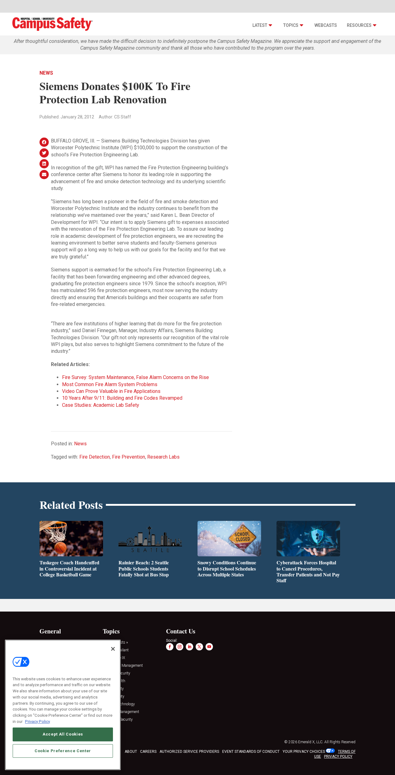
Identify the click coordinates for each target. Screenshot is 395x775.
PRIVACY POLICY (338, 756)
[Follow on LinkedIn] (189, 646)
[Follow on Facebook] (169, 646)
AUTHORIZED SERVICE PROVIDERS (189, 751)
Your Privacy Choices (304, 751)
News (46, 73)
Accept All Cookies (63, 734)
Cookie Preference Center (63, 750)
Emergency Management (123, 666)
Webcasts (325, 25)
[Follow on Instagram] (179, 646)
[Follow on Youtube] (209, 646)
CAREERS (148, 751)
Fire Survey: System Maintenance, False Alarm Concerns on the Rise (135, 377)
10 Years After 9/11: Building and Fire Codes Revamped (122, 398)
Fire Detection (94, 457)
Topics (290, 25)
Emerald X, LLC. (310, 742)
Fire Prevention (128, 457)
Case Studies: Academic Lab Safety (100, 405)
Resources (359, 25)
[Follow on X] (199, 646)
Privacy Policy (37, 721)
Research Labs (163, 457)
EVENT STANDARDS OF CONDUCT (251, 751)
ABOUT (131, 751)
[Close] (113, 649)
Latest (259, 25)
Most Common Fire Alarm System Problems (109, 384)
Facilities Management (121, 712)
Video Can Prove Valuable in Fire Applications (111, 391)
